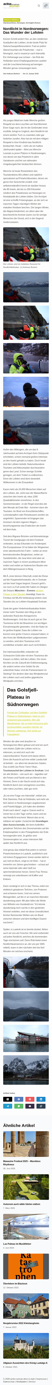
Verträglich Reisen (33, 23)
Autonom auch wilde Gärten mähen (21, 1204)
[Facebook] (18, 1099)
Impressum (41, 1379)
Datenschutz (9, 1381)
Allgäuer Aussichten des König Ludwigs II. (25, 1363)
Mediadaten (21, 1381)
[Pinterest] (29, 1099)
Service (32, 1381)
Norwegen (21, 23)
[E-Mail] (29, 1106)
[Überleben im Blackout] (26, 1266)
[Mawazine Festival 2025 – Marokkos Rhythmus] (26, 1144)
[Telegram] (7, 1106)
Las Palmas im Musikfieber (17, 1244)
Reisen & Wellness (11, 20)
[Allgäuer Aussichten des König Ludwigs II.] (26, 1346)
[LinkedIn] (40, 1099)
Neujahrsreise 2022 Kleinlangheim (21, 1323)
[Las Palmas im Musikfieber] (26, 1227)
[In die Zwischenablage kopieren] (40, 1106)
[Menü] (46, 5)
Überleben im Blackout (15, 1283)
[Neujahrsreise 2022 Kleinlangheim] (26, 1306)
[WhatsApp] (18, 1106)
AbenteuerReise (9, 23)
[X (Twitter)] (7, 1099)
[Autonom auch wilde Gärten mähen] (26, 1187)
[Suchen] (39, 6)
